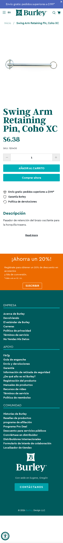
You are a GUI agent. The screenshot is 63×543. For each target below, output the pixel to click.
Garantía (8, 368)
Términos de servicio (16, 335)
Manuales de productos (18, 385)
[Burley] (31, 12)
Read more (31, 235)
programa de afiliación (17, 422)
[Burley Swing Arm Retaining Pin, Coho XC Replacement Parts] (31, 64)
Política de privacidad (17, 330)
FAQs (6, 355)
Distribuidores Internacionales (22, 439)
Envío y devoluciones (16, 364)
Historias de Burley (15, 414)
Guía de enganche (14, 359)
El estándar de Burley (16, 322)
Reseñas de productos (17, 418)
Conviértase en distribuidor (20, 435)
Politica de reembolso (17, 397)
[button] (9, 12)
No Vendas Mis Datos (16, 339)
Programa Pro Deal (15, 426)
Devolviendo (11, 318)
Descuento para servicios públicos (24, 430)
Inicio (7, 23)
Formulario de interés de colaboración (27, 443)
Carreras (8, 326)
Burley (29, 510)
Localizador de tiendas (17, 447)
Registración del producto (19, 380)
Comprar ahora (31, 177)
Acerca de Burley (14, 314)
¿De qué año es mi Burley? (19, 376)
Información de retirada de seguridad (26, 372)
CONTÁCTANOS (31, 487)
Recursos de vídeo (14, 389)
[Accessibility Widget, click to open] (5, 536)
